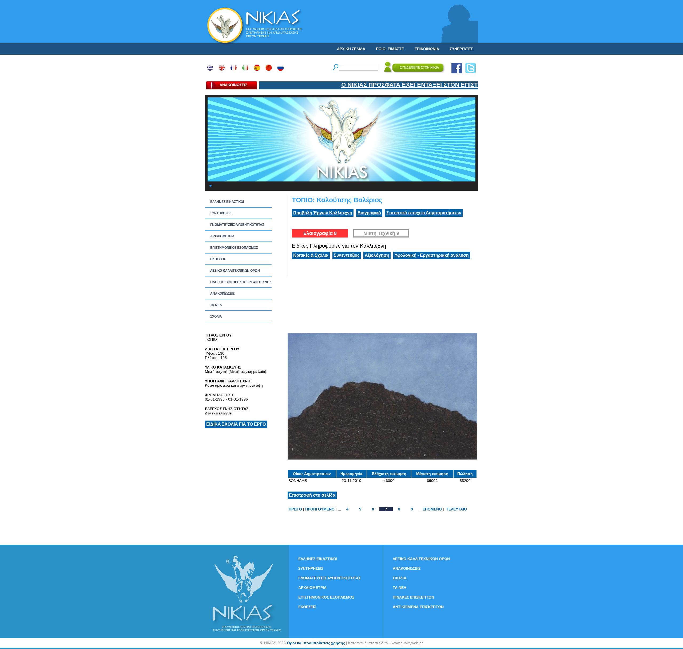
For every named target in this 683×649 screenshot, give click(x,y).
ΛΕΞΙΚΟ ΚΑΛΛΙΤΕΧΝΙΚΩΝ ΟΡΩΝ (235, 270)
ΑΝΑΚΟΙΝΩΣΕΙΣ (222, 293)
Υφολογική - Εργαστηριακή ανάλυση (432, 255)
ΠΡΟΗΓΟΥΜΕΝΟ (320, 509)
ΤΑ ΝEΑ (216, 305)
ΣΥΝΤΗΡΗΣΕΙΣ (221, 213)
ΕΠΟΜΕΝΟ (432, 509)
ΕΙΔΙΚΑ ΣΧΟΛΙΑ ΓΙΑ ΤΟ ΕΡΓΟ (236, 424)
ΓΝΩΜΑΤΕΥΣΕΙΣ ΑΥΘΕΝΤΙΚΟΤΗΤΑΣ (237, 225)
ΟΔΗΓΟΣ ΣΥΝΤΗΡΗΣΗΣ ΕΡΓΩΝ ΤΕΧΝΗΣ (240, 282)
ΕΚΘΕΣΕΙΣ (218, 259)
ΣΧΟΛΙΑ (216, 316)
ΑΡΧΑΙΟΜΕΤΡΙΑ (222, 236)
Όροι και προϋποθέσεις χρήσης (316, 643)
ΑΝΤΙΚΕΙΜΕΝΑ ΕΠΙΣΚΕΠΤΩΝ (418, 607)
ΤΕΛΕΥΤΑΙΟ (456, 509)
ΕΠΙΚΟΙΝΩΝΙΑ (427, 49)
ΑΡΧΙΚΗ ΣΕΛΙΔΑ (351, 49)
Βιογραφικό (369, 213)
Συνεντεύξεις (346, 255)
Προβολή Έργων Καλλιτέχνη (322, 213)
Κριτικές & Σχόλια (310, 255)
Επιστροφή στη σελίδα (312, 495)
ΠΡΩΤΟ (295, 509)
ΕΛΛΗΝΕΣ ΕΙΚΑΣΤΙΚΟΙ (227, 202)
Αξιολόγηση (377, 255)
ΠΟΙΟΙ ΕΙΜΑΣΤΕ (390, 49)
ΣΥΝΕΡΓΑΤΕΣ (461, 49)
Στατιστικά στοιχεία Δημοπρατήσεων (423, 213)
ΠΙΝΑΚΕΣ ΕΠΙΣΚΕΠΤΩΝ (413, 597)
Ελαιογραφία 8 (320, 233)
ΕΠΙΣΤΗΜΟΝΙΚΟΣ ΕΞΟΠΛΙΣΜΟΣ (234, 248)
